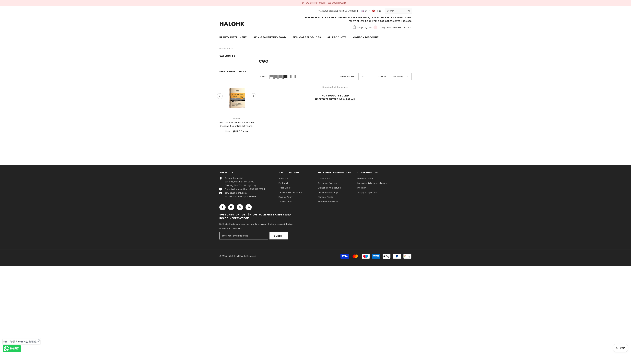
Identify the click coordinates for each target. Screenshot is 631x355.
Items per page (348, 76)
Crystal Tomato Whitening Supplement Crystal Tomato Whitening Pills (236, 124)
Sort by (382, 76)
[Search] (398, 10)
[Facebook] (222, 210)
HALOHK (236, 118)
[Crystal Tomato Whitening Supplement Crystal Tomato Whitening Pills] (236, 97)
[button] (253, 97)
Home (222, 48)
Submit (279, 238)
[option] (236, 109)
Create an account (402, 27)
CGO (231, 48)
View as (263, 76)
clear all (349, 99)
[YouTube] (248, 210)
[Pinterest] (240, 210)
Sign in (385, 27)
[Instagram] (231, 210)
